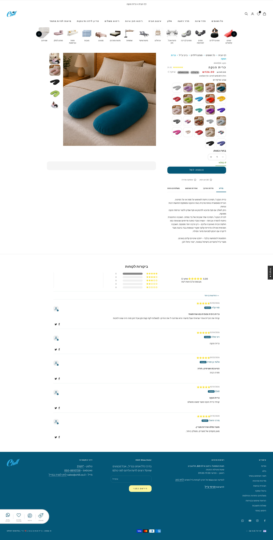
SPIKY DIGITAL (13, 531)
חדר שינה (200, 21)
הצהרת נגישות (259, 486)
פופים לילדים (196, 55)
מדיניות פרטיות (259, 481)
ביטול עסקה (260, 491)
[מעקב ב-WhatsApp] (242, 520)
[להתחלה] (234, 34)
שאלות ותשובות (259, 505)
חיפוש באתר (260, 510)
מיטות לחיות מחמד (60, 21)
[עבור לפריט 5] (55, 105)
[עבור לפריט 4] (55, 93)
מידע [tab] (221, 188)
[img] (203, 303)
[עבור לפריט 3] (55, 82)
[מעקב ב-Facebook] (264, 520)
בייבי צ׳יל (183, 55)
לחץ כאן (179, 479)
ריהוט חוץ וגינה (134, 21)
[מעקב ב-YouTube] (250, 520)
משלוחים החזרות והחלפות (254, 495)
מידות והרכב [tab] (208, 188)
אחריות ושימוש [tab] (191, 188)
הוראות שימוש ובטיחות (256, 500)
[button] (152, 274)
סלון (169, 21)
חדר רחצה (183, 21)
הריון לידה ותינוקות (88, 21)
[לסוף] (39, 34)
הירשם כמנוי (140, 488)
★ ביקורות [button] (270, 272)
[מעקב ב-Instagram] (257, 520)
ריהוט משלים (112, 21)
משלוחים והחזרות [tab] (172, 188)
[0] (258, 14)
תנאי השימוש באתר (257, 476)
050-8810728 (72, 470)
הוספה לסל (197, 170)
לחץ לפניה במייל (58, 474)
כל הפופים (217, 21)
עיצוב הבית (155, 21)
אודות (263, 466)
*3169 (80, 466)
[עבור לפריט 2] (55, 70)
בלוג (264, 471)
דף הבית (142, 4)
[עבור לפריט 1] (55, 58)
